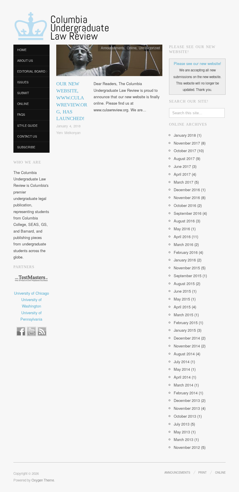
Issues (23, 82)
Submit (23, 93)
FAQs (21, 114)
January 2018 (185, 135)
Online (23, 103)
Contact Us (27, 136)
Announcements (112, 47)
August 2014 (184, 353)
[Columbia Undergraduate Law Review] (61, 26)
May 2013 (182, 432)
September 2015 (187, 275)
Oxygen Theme (42, 480)
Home (22, 50)
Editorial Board (31, 71)
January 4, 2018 (68, 126)
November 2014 (187, 346)
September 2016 (187, 213)
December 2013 (187, 400)
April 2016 (182, 236)
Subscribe (26, 147)
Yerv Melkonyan (68, 132)
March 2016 (183, 244)
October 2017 (185, 150)
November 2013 (187, 408)
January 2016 (185, 260)
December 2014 (187, 338)
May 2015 (182, 299)
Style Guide (27, 125)
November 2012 (187, 447)
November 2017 (187, 143)
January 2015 (185, 330)
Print (202, 472)
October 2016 (185, 205)
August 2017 (184, 158)
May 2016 (182, 228)
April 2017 (182, 174)
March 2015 (183, 314)
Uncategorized (149, 47)
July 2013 (181, 424)
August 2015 (184, 283)
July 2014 (181, 361)
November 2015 (187, 267)
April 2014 (182, 377)
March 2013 (183, 439)
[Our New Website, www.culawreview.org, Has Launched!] (109, 62)
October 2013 (185, 416)
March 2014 (183, 385)
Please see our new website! (197, 63)
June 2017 (182, 166)
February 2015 (186, 322)
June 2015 (182, 291)
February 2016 (186, 252)
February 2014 (186, 393)
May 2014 (182, 369)
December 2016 (187, 189)
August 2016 (184, 221)
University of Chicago (31, 293)
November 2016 (187, 197)
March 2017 (183, 182)
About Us (25, 60)
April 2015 (182, 307)
